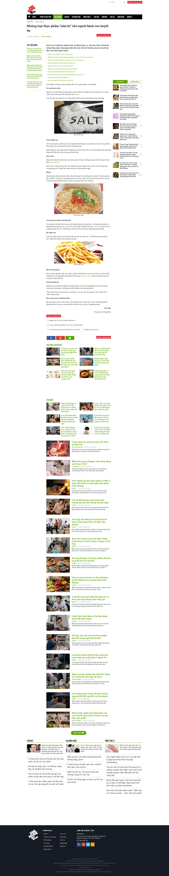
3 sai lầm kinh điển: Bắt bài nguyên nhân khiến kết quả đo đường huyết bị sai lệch (69, 419)
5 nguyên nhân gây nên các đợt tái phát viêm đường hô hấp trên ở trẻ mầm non (102, 430)
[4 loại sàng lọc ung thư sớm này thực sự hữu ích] (58, 449)
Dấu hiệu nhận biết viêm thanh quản (60, 54)
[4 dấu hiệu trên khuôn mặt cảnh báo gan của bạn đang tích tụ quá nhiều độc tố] (116, 97)
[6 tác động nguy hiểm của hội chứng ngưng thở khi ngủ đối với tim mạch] (58, 700)
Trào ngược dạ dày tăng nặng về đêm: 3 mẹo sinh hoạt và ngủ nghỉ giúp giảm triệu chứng (91, 483)
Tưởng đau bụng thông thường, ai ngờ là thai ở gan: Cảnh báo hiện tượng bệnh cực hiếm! (129, 116)
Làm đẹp (66, 17)
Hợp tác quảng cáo (134, 2)
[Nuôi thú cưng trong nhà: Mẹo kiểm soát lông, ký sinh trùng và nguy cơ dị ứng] (58, 545)
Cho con (96, 17)
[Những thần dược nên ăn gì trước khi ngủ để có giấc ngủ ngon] (86, 362)
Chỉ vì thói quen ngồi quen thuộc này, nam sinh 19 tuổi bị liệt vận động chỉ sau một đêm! (91, 748)
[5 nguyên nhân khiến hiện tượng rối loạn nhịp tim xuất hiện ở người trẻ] (58, 662)
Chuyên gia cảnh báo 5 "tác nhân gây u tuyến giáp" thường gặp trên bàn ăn (129, 174)
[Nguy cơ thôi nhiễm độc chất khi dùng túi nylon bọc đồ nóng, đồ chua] (86, 352)
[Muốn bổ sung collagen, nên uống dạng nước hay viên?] (58, 468)
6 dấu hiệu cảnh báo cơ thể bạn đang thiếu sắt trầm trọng (89, 617)
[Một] (112, 748)
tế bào (77, 94)
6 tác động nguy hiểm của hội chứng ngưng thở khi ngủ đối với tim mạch (90, 694)
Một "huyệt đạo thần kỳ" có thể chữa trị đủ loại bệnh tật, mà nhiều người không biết (131, 747)
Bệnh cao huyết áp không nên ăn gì (62, 320)
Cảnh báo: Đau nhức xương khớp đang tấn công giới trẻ (66, 74)
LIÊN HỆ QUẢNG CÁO (85, 830)
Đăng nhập (120, 17)
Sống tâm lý (87, 17)
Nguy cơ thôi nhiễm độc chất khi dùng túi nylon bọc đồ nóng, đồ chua (34, 58)
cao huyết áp (54, 162)
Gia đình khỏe (76, 17)
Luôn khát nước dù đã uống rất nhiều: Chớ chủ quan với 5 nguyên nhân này (101, 418)
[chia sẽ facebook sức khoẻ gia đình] (79, 844)
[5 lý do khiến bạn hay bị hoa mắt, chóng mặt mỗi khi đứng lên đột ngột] (58, 507)
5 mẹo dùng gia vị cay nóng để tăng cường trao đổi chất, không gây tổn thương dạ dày (102, 375)
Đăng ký (129, 17)
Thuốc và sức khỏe (45, 17)
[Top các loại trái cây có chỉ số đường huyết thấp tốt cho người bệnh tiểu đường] (58, 584)
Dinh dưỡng (57, 17)
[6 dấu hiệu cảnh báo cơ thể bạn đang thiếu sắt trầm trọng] (58, 623)
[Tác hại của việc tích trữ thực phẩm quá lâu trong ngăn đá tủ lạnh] (53, 352)
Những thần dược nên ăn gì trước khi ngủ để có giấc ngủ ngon (34, 76)
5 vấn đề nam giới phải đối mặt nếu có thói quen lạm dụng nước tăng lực (90, 598)
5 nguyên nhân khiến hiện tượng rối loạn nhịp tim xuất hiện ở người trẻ (90, 656)
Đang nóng (135, 81)
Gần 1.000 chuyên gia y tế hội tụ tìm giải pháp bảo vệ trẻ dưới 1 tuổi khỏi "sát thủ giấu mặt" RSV (69, 431)
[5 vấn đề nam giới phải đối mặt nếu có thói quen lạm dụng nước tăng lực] (58, 603)
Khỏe (34, 17)
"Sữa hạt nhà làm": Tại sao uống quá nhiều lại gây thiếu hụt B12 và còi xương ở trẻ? (34, 84)
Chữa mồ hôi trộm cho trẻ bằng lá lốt (60, 66)
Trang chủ (30, 21)
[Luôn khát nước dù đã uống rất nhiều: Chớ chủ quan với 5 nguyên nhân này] (86, 418)
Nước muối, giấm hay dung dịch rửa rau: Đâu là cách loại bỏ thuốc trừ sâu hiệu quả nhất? (34, 67)
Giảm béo (104, 17)
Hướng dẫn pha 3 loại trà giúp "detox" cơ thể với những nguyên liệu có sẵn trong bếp (129, 88)
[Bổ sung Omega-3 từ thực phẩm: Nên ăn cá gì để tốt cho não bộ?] (58, 565)
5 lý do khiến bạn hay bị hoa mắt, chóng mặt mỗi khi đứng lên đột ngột (90, 501)
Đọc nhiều (120, 81)
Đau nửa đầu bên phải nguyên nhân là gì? (62, 63)
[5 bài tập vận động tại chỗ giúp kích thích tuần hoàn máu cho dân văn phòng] (58, 526)
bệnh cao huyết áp (92, 329)
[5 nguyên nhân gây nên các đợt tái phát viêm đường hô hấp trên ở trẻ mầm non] (86, 431)
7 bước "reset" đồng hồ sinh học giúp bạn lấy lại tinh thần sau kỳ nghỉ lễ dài (129, 146)
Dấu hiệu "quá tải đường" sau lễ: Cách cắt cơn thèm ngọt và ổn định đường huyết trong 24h (128, 126)
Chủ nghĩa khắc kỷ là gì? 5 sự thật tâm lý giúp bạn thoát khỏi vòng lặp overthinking (123, 759)
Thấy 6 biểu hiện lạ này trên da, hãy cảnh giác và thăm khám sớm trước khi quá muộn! (69, 407)
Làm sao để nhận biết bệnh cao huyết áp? (61, 72)
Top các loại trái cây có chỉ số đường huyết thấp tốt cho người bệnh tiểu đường (90, 580)
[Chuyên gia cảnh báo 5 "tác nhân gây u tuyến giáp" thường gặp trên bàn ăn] (116, 175)
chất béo (97, 226)
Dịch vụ (112, 17)
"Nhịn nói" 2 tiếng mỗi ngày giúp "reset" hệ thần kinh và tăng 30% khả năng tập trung (129, 136)
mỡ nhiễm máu (85, 276)
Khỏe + (74, 488)
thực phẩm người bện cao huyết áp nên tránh (66, 325)
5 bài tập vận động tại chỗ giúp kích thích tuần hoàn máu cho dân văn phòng (89, 522)
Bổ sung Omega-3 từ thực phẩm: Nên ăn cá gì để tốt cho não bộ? (91, 559)
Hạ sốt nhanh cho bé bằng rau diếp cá (60, 80)
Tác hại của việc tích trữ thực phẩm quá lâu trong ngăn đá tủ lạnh (34, 50)
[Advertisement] (94, 8)
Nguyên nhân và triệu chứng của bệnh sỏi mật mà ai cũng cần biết (70, 57)
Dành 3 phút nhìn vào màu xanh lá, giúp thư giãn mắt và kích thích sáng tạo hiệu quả (129, 106)
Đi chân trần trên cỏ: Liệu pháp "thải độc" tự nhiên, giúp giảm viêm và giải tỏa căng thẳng (129, 165)
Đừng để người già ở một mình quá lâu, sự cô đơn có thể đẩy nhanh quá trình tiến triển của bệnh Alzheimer (124, 783)
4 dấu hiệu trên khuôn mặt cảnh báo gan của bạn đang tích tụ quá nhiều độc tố (129, 97)
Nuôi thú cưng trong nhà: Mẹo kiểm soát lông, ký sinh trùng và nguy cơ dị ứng (91, 541)
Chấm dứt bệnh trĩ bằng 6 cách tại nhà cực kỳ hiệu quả (66, 60)
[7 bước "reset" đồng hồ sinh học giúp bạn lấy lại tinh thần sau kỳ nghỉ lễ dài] (116, 146)
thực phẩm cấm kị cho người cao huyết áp (65, 329)
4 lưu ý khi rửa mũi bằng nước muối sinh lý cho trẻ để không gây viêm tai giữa (102, 406)
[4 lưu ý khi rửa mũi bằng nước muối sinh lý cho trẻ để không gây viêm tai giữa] (86, 406)
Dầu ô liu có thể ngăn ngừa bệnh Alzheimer (62, 69)
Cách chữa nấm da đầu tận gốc (58, 77)
